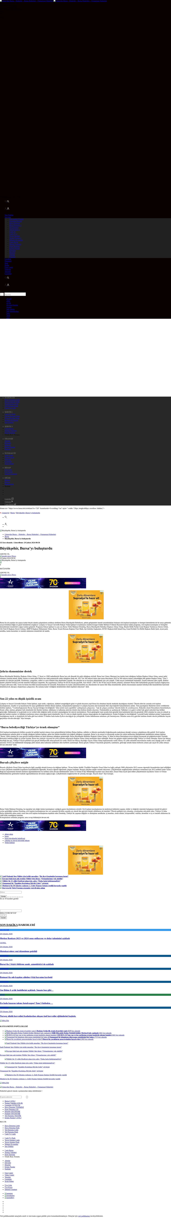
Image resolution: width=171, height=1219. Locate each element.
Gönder (3, 896)
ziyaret (8, 299)
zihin (8, 301)
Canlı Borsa (13, 242)
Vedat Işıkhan (10, 843)
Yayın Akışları (14, 236)
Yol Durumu (13, 228)
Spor (6, 263)
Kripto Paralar (14, 249)
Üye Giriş (8, 470)
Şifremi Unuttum (11, 474)
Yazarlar (8, 272)
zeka (8, 313)
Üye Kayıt (8, 472)
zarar (8, 316)
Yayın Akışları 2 (15, 238)
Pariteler (12, 257)
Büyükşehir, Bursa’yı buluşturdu (28, 513)
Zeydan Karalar (12, 305)
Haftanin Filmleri (15, 221)
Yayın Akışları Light (12, 416)
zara (8, 318)
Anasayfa (5, 513)
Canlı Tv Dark (10, 414)
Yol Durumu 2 (14, 230)
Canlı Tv (12, 232)
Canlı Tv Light (10, 408)
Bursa (12, 513)
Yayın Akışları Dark (12, 418)
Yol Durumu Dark (11, 406)
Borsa (10, 1101)
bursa (7, 836)
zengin (8, 307)
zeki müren (10, 309)
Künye (7, 482)
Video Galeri (9, 457)
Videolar (8, 269)
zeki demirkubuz (12, 311)
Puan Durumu (14, 246)
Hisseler (12, 253)
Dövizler (12, 251)
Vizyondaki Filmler (16, 219)
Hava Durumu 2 (15, 225)
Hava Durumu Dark (12, 402)
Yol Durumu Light (11, 404)
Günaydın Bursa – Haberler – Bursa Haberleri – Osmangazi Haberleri (30, 534)
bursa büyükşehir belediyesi (15, 838)
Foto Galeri (9, 267)
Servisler (8, 217)
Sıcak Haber (9, 464)
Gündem (8, 259)
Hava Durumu (14, 223)
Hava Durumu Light (12, 400)
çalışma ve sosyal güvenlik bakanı (17, 840)
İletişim (7, 480)
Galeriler (8, 499)
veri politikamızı (84, 1216)
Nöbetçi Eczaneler (16, 240)
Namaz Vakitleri (15, 244)
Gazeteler (8, 274)
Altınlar (12, 255)
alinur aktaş (9, 834)
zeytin (8, 303)
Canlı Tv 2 (13, 234)
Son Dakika (9, 215)
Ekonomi (8, 261)
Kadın (7, 265)
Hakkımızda (9, 484)
